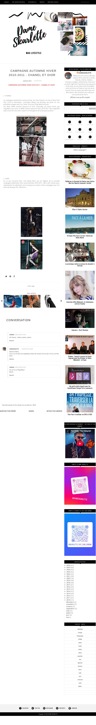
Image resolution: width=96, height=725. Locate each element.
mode (33, 286)
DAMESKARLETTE (14, 349)
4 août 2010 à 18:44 (27, 349)
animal (80, 643)
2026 (68, 565)
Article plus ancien (54, 411)
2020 (68, 578)
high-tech (80, 663)
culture (80, 653)
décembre (70, 602)
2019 (68, 580)
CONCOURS (80, 629)
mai (67, 617)
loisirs (80, 669)
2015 (68, 589)
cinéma (80, 649)
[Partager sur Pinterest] (9, 276)
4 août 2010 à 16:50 (20, 334)
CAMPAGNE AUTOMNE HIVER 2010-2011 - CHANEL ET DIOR (32, 73)
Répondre (11, 340)
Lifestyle (80, 632)
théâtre (80, 686)
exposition (80, 656)
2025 (68, 567)
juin (67, 615)
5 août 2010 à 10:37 (20, 367)
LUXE (29, 286)
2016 (68, 587)
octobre (69, 606)
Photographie (80, 636)
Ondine (11, 334)
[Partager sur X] (5, 276)
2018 (68, 583)
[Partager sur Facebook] (14, 276)
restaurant (80, 679)
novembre (70, 604)
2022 (68, 574)
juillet (68, 613)
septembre (70, 609)
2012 (68, 596)
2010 (68, 600)
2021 (68, 576)
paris (80, 676)
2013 (68, 593)
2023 (68, 572)
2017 (68, 585)
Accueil (31, 411)
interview (80, 666)
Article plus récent (9, 411)
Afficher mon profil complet (80, 97)
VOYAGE (80, 639)
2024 (68, 570)
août (68, 611)
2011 (68, 598)
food (80, 659)
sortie (80, 683)
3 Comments (38, 81)
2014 (68, 591)
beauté (80, 646)
